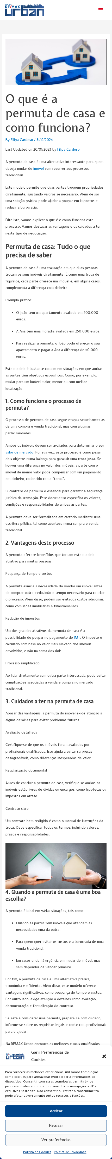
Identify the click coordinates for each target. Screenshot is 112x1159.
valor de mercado (19, 452)
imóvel (38, 168)
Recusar (56, 1125)
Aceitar (56, 1111)
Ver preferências (56, 1139)
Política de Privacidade (70, 1152)
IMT (77, 637)
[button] (104, 1056)
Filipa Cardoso (68, 149)
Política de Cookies (37, 1152)
